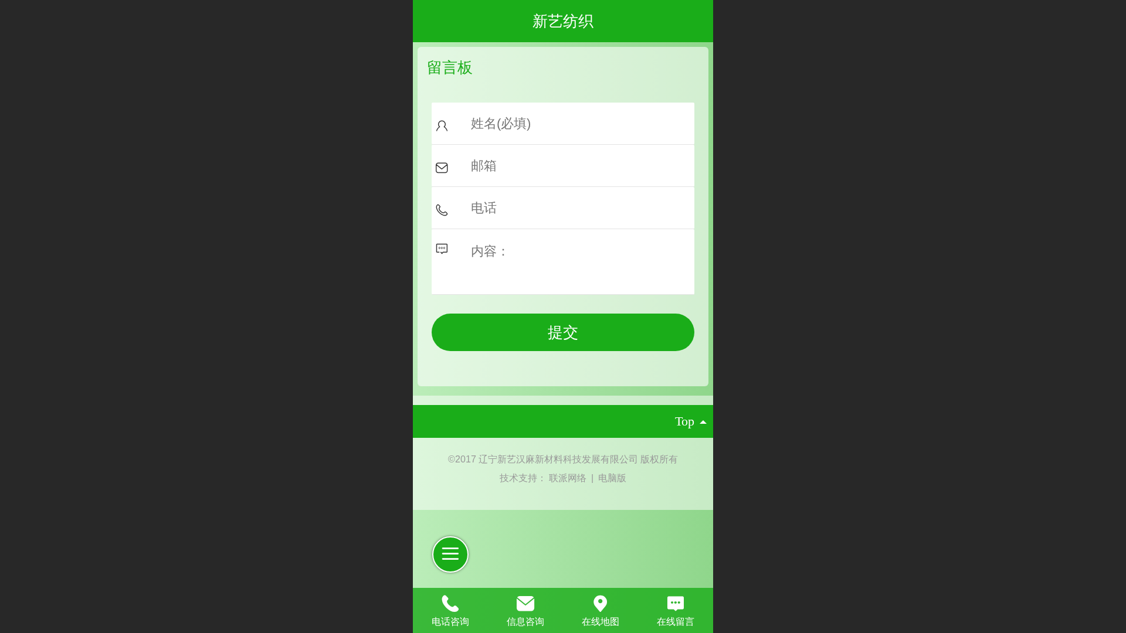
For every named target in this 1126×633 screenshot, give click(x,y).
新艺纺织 (563, 21)
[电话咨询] (450, 602)
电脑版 (612, 478)
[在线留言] (675, 602)
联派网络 (569, 478)
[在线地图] (600, 602)
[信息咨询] (525, 602)
